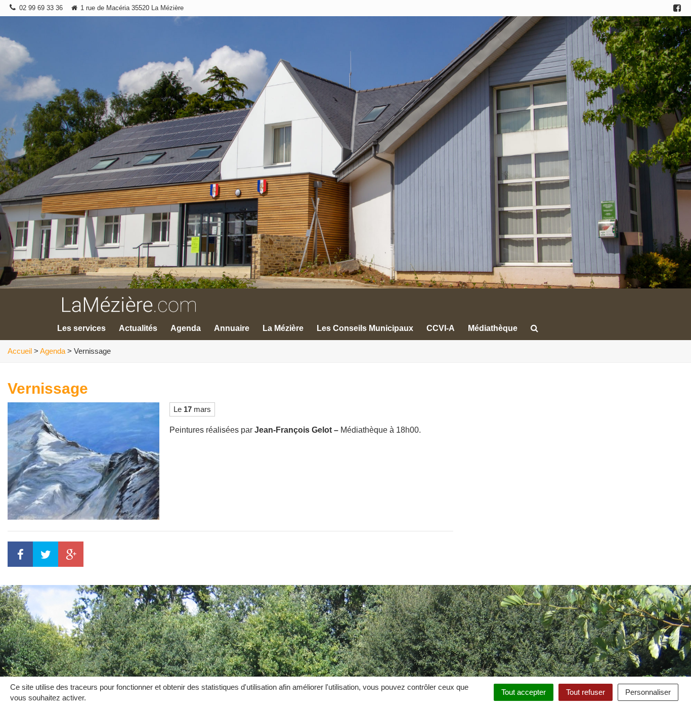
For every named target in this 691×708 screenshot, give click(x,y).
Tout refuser (585, 692)
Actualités (138, 328)
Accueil (20, 351)
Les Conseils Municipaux (365, 328)
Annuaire (231, 328)
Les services (81, 328)
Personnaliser (648, 692)
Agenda (185, 328)
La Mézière (283, 328)
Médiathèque (492, 328)
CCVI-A (440, 328)
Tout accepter (523, 692)
